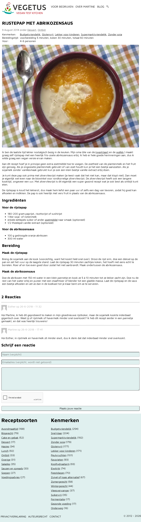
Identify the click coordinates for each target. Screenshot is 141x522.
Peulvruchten (59, 455)
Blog (100, 6)
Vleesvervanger (60, 490)
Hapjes (5, 446)
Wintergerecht (59, 486)
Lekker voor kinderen (67, 34)
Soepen (5, 472)
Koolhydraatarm (60, 464)
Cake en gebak (9, 437)
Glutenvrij (47, 34)
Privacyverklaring (13, 516)
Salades (5, 464)
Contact (55, 516)
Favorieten (57, 459)
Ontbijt (42, 29)
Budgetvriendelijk (30, 34)
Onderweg (57, 508)
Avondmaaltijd (9, 428)
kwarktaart (102, 152)
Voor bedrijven (62, 6)
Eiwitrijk (55, 468)
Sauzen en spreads (12, 468)
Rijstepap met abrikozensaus (37, 23)
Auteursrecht (38, 516)
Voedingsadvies (10, 477)
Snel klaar (56, 433)
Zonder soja (115, 34)
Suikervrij (56, 494)
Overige (5, 459)
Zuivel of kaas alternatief (65, 477)
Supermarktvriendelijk (94, 34)
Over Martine (85, 6)
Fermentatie (58, 499)
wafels (120, 152)
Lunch (5, 450)
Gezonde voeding (61, 503)
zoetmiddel (51, 219)
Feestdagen (58, 472)
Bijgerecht (7, 433)
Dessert (31, 29)
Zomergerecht (59, 481)
